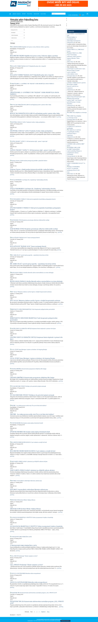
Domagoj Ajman (72, 76)
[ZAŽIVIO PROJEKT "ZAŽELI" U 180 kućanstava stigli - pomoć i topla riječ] (28, 141)
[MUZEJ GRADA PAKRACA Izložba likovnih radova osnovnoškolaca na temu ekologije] (31, 272)
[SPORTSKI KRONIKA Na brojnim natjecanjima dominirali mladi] (26, 423)
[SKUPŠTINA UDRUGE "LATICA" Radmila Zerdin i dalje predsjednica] (27, 122)
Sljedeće (43, 612)
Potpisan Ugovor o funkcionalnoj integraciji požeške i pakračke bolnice (32, 169)
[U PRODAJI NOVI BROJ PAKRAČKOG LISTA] (21, 536)
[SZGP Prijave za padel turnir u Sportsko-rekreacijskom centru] (74, 72)
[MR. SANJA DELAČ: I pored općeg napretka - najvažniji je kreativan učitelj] (29, 255)
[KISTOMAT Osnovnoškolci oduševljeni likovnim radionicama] (26, 480)
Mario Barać (71, 62)
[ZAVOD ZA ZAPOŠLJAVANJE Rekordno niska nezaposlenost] (25, 573)
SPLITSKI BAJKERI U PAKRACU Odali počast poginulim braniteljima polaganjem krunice (35, 209)
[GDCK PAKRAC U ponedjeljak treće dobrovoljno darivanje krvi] (74, 39)
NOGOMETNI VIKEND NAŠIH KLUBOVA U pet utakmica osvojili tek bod (32, 451)
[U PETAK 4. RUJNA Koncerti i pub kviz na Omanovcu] (74, 86)
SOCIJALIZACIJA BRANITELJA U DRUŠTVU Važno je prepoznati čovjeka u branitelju (36, 526)
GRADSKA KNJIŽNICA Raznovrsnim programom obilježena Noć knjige (32, 377)
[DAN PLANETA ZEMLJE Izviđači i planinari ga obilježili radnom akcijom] (28, 461)
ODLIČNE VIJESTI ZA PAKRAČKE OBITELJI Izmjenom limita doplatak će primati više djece (36, 338)
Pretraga (12, 43)
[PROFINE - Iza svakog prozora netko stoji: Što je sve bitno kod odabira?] (28, 405)
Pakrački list (71, 42)
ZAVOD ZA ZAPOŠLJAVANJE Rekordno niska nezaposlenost (28, 582)
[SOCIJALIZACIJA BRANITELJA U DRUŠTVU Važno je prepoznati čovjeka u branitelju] (31, 517)
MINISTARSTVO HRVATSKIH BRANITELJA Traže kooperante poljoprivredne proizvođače (33, 319)
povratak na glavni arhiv (16, 21)
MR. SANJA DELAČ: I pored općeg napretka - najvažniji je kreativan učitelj (33, 264)
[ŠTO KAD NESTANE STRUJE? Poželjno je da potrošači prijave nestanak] (28, 386)
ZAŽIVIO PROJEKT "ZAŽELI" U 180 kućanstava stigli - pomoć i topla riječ (32, 150)
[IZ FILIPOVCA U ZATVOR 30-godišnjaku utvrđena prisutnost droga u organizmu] (74, 132)
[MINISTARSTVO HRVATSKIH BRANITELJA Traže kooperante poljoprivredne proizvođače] (32, 309)
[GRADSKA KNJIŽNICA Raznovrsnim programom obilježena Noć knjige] (28, 368)
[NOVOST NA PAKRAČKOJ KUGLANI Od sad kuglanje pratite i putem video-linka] (30, 104)
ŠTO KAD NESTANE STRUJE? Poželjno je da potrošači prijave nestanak (32, 395)
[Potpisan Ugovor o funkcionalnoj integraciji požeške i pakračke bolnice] (28, 160)
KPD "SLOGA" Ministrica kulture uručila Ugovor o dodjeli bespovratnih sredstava (35, 300)
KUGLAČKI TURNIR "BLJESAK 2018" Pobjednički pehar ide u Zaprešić (32, 75)
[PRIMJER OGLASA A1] (63, 3)
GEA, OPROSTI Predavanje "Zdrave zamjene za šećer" (26, 565)
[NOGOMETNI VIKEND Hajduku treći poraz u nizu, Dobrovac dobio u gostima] (29, 47)
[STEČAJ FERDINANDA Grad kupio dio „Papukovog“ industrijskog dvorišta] (29, 179)
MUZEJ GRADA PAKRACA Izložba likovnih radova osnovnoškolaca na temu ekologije (36, 281)
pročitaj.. (12, 61)
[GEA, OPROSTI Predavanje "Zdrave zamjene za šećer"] (24, 556)
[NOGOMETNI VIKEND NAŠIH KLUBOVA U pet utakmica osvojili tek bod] (28, 442)
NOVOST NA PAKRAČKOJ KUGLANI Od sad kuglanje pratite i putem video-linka (35, 113)
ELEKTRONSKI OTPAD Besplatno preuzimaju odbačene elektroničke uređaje (34, 229)
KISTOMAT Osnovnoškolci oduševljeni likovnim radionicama (29, 489)
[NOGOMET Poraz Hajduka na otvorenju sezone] (74, 116)
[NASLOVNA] (10, 14)
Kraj (48, 612)
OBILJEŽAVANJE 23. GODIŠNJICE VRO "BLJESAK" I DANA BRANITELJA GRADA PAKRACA (34, 93)
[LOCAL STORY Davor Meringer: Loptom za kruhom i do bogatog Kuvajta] (28, 349)
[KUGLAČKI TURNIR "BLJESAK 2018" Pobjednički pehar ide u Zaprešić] (28, 66)
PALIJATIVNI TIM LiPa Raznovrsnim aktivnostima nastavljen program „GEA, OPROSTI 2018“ (37, 602)
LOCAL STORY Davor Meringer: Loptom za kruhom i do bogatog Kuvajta (32, 358)
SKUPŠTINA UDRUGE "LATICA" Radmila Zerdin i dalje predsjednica (31, 131)
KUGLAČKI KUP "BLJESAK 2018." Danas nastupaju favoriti (28, 246)
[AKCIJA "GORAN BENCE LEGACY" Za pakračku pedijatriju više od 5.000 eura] (74, 169)
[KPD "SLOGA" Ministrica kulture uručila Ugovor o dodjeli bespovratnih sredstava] (31, 291)
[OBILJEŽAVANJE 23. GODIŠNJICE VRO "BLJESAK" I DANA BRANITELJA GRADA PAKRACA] (32, 83)
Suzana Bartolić (72, 156)
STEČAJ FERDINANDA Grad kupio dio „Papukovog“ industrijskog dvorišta (33, 189)
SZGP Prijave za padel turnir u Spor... (76, 69)
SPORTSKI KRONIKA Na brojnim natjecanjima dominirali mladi (30, 432)
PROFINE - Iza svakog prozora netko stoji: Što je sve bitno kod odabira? (32, 414)
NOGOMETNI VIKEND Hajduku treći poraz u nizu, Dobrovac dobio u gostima (34, 56)
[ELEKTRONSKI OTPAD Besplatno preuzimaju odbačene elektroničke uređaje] (29, 220)
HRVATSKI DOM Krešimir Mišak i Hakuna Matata (25, 509)
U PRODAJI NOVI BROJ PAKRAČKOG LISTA (23, 545)
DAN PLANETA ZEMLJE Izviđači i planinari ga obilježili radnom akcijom (32, 470)
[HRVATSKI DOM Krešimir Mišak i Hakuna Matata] (22, 500)
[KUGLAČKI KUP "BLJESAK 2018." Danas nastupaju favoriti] (25, 237)
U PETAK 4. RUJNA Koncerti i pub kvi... (76, 83)
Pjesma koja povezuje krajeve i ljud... (76, 97)
